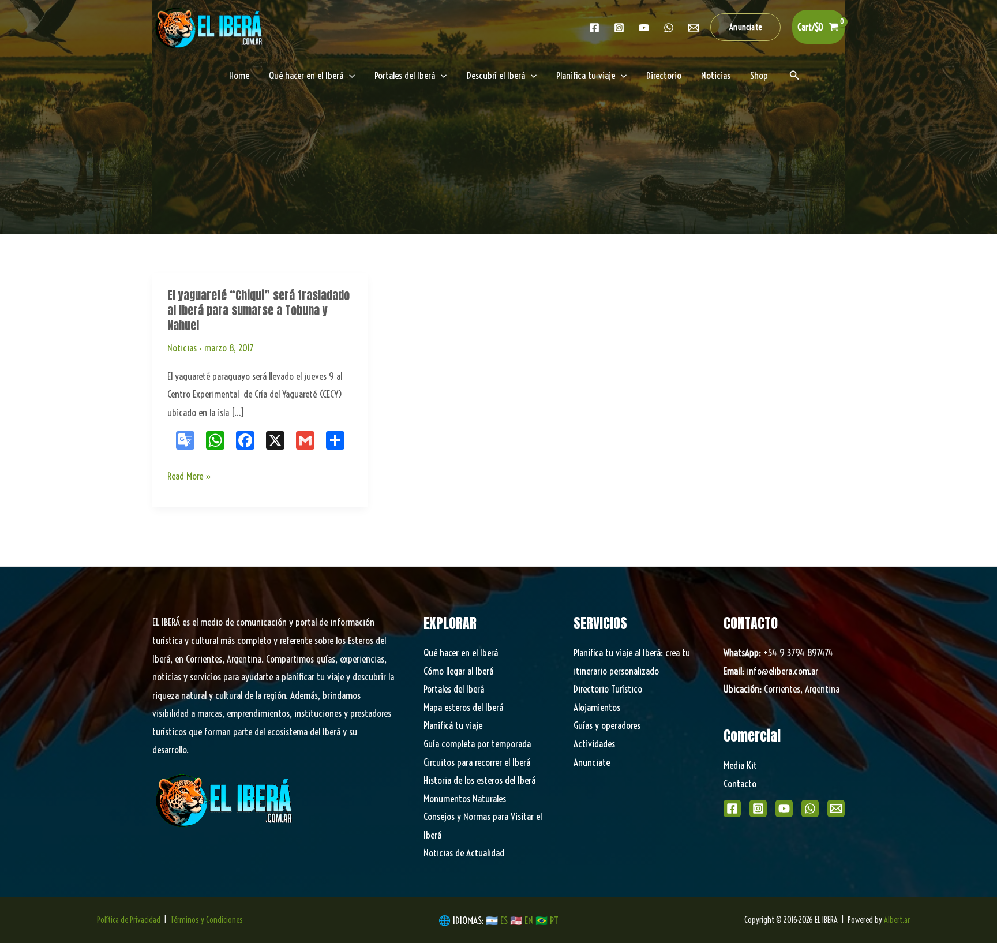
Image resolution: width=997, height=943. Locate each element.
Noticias (715, 75)
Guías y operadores (607, 725)
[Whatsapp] (669, 28)
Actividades (594, 744)
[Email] (836, 808)
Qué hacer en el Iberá (306, 75)
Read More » (189, 477)
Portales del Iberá (404, 75)
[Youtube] (644, 28)
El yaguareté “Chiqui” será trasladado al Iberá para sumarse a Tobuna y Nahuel (258, 310)
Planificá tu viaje (452, 725)
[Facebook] (594, 28)
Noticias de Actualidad (463, 853)
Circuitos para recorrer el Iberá (476, 762)
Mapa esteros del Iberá (463, 707)
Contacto (740, 783)
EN (528, 920)
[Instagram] (619, 28)
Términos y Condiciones (206, 920)
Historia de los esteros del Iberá (479, 780)
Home (239, 75)
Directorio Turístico (608, 689)
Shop (759, 75)
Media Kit (740, 765)
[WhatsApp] (810, 808)
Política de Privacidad (128, 920)
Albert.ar (897, 920)
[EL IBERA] (210, 26)
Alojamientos (597, 707)
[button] (745, 27)
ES (505, 920)
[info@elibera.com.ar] (693, 28)
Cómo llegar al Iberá (458, 671)
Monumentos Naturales (464, 798)
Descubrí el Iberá (496, 75)
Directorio (663, 75)
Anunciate (592, 762)
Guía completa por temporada (477, 744)
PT (554, 920)
